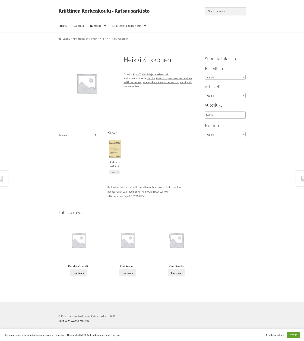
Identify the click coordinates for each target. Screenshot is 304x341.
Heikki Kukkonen (132, 82)
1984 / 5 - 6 (161, 78)
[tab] (78, 135)
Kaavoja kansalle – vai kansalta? (161, 82)
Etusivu (62, 25)
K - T (102, 38)
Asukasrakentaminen (180, 78)
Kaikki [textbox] (210, 77)
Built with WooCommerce (74, 321)
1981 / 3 (151, 78)
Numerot (95, 25)
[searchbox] (223, 114)
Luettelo (78, 25)
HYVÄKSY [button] (293, 334)
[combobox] (225, 77)
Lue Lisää (115, 172)
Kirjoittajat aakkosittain (126, 25)
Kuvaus (62, 135)
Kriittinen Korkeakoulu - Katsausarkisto (104, 10)
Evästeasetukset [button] (275, 335)
